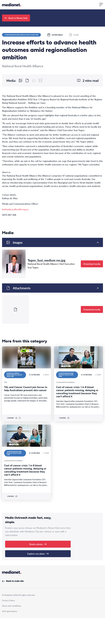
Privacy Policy (8, 600)
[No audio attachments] (34, 80)
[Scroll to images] (20, 80)
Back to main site (15, 581)
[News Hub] (11, 4)
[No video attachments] (40, 80)
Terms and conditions (11, 605)
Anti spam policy (9, 611)
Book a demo (36, 544)
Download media (91, 263)
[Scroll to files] (27, 80)
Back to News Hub (17, 18)
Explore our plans (36, 553)
